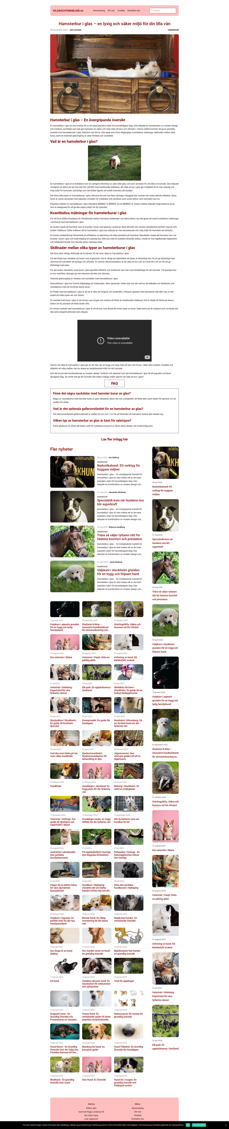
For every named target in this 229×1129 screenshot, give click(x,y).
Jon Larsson (75, 30)
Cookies (121, 10)
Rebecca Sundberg (117, 527)
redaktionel (173, 30)
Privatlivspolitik (199, 1125)
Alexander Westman (117, 492)
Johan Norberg (115, 562)
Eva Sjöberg (114, 457)
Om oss (111, 10)
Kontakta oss (133, 10)
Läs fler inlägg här (114, 439)
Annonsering (99, 10)
